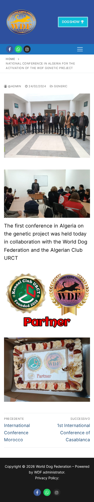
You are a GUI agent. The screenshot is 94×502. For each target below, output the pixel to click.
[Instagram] (27, 49)
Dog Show (70, 22)
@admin (14, 86)
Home (10, 59)
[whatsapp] (18, 49)
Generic (60, 86)
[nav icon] (80, 49)
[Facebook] (9, 49)
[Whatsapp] (47, 492)
